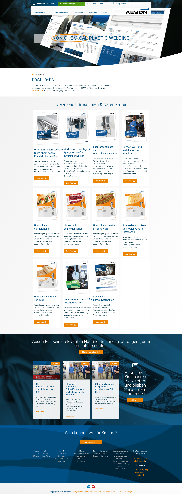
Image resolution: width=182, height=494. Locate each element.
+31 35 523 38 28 (140, 458)
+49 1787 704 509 (141, 470)
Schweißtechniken (40, 13)
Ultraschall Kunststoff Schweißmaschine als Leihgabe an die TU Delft (75, 389)
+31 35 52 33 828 (96, 4)
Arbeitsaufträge (69, 4)
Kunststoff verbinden (45, 4)
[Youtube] (93, 486)
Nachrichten (93, 13)
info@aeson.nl (121, 4)
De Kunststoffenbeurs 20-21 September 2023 (45, 388)
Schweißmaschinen (61, 13)
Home (34, 74)
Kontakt (104, 13)
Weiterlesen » (41, 411)
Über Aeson (78, 13)
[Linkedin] (88, 486)
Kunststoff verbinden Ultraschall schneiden (102, 492)
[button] (41, 178)
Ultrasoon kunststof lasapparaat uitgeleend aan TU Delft (104, 388)
